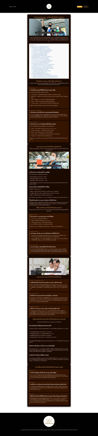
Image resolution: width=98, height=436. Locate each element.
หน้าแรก (11, 6)
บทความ (14, 6)
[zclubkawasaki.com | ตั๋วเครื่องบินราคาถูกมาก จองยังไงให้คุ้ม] (49, 6)
